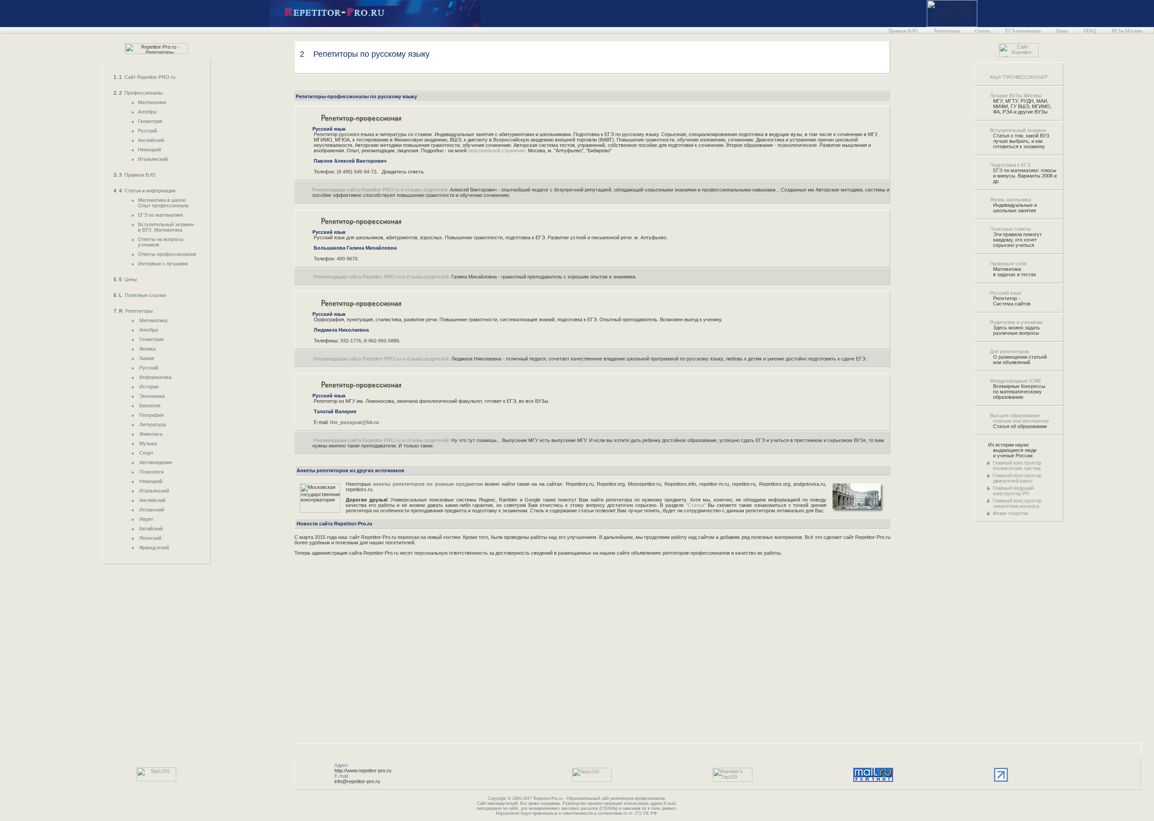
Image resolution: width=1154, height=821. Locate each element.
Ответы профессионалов (167, 254)
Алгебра (147, 111)
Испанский (151, 509)
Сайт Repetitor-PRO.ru (147, 77)
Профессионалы (141, 93)
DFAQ (1089, 30)
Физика (147, 348)
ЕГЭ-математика (1023, 30)
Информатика (155, 377)
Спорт (146, 453)
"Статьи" (696, 505)
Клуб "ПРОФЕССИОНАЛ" (1019, 77)
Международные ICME (1015, 380)
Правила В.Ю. (903, 30)
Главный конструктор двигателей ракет (1017, 478)
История (149, 386)
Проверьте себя (1008, 263)
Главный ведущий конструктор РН (1013, 490)
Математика (152, 102)
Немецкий (149, 149)
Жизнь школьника (1010, 199)
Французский (154, 547)
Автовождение (155, 462)
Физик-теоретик (1010, 513)
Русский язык (1005, 293)
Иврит (146, 519)
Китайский (151, 528)
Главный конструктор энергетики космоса (1017, 503)
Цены (1062, 30)
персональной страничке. (497, 150)
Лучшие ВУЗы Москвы (1016, 95)
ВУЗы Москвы (1127, 30)
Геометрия (150, 121)
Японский (150, 538)
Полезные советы (1010, 229)
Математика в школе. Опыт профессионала (163, 202)
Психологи (151, 471)
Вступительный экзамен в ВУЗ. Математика (166, 227)
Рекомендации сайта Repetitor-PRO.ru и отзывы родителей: (380, 189)
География (151, 415)
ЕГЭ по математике (160, 215)
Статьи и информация (147, 190)
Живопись (151, 434)
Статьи (982, 30)
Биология (149, 405)
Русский (147, 130)
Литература (152, 424)
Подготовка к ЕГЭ (1010, 165)
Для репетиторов (1009, 351)
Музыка (148, 443)
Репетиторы (947, 30)
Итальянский (153, 159)
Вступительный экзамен (1018, 130)
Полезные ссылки (142, 295)
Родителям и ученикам (1016, 322)
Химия (146, 358)
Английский (151, 140)
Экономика (152, 396)
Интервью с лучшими (163, 263)
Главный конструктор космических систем (1017, 465)
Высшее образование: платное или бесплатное (1019, 418)
